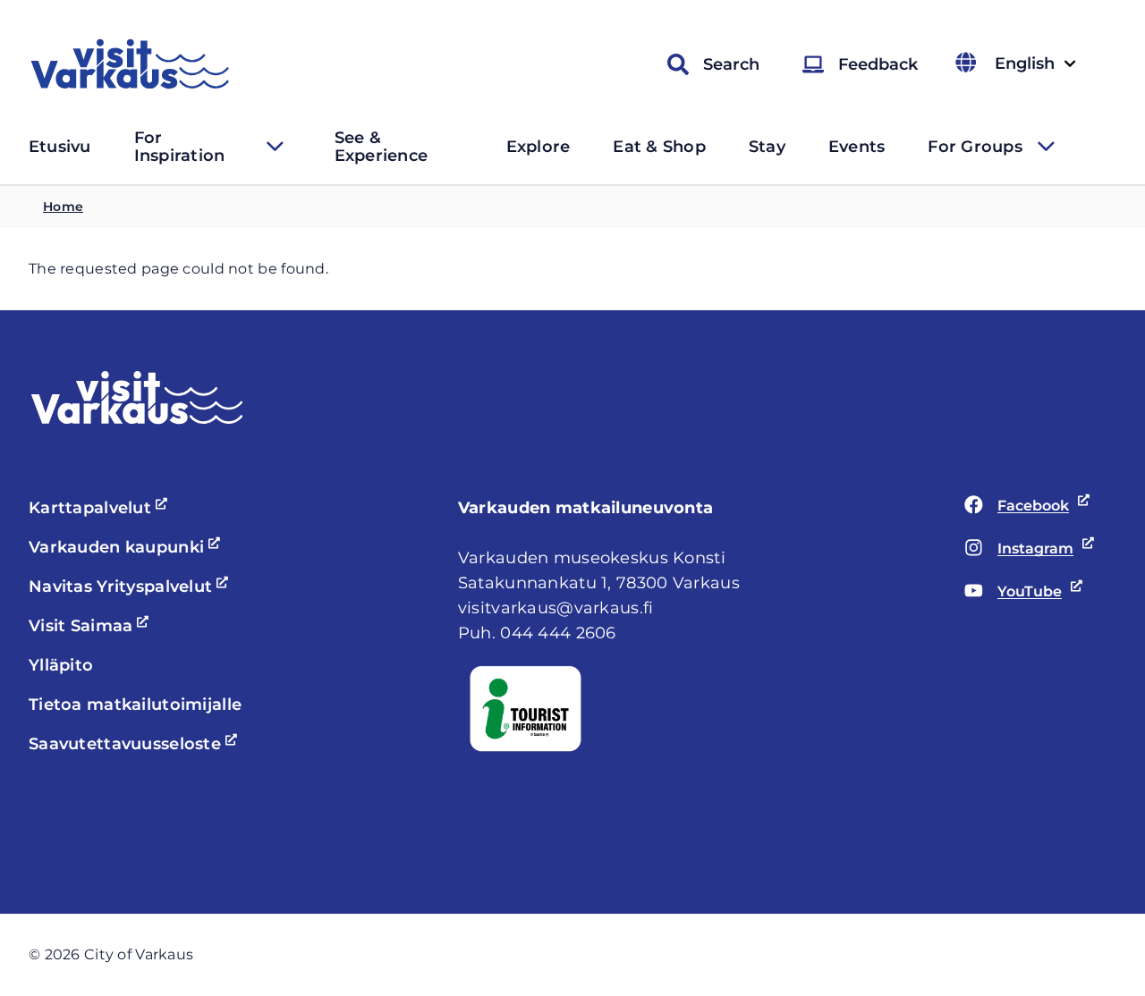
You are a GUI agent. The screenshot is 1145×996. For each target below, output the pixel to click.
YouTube (1013, 593)
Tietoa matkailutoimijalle (135, 704)
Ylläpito (61, 665)
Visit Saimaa (91, 626)
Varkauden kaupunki (127, 547)
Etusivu (60, 146)
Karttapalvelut (101, 508)
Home (63, 206)
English (1035, 64)
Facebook (1016, 507)
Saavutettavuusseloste (135, 744)
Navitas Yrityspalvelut (131, 586)
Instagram (1018, 550)
